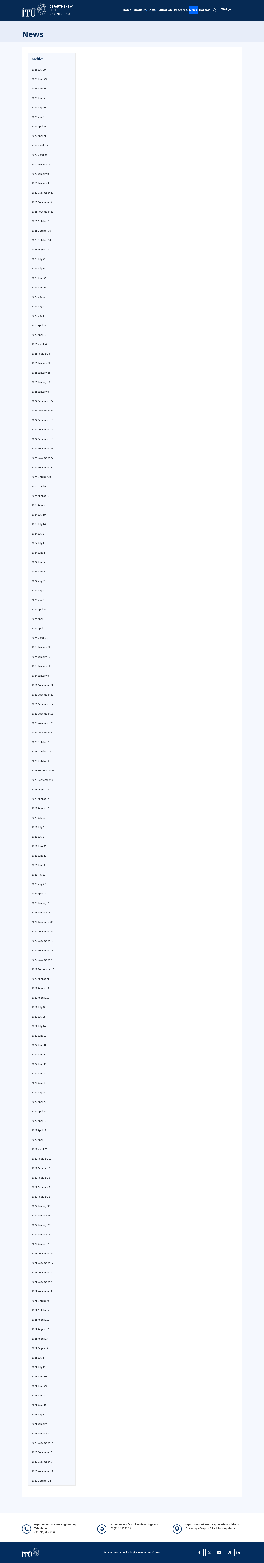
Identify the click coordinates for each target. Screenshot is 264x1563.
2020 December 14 (42, 1443)
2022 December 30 (42, 922)
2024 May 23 (39, 590)
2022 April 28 (39, 1102)
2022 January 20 (41, 1225)
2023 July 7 (38, 836)
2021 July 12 (39, 1367)
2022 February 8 (41, 1177)
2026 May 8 (38, 117)
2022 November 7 (42, 960)
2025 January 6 (40, 391)
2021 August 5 (40, 1338)
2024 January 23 (41, 647)
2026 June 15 (39, 88)
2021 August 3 (40, 1348)
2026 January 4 (40, 183)
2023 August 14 (40, 799)
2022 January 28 (41, 1215)
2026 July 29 (39, 69)
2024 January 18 (41, 666)
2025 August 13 (40, 249)
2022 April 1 (38, 1139)
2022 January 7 (40, 1244)
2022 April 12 (39, 1130)
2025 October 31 (41, 221)
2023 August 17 (40, 789)
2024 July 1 (38, 543)
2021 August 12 (40, 1319)
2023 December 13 (42, 713)
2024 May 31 (39, 581)
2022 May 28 (39, 1092)
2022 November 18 (42, 950)
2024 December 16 (42, 429)
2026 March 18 (40, 145)
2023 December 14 (42, 704)
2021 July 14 (39, 1357)
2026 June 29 (39, 79)
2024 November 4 (42, 467)
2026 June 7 (38, 98)
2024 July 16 (39, 524)
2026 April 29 (39, 126)
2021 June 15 (39, 1405)
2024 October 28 (41, 477)
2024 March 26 (40, 638)
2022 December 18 (42, 941)
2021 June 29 (39, 1386)
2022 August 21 (40, 978)
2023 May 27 (39, 884)
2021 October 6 (40, 1300)
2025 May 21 (39, 306)
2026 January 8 (40, 173)
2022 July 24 (39, 1026)
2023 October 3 (40, 761)
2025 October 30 (41, 230)
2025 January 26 (41, 372)
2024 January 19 (41, 656)
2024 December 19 (42, 420)
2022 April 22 (39, 1111)
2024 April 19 (39, 619)
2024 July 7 (38, 533)
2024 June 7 (38, 562)
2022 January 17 (41, 1234)
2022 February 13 (41, 1158)
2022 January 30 (41, 1206)
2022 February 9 (41, 1168)
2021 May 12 (39, 1414)
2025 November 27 (42, 211)
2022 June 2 (38, 1083)
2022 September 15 (43, 969)
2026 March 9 (39, 155)
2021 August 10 (40, 1329)
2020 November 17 (42, 1471)
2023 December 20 (42, 694)
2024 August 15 (40, 495)
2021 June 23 (39, 1395)
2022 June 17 (39, 1054)
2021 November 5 (42, 1291)
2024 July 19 (39, 514)
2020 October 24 (41, 1480)
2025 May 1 (38, 316)
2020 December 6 (42, 1461)
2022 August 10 (40, 997)
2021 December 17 (42, 1263)
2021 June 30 (39, 1376)
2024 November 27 (42, 458)
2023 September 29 (43, 770)
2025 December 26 (42, 192)
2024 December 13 (42, 439)
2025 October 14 (41, 240)
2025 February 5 (41, 353)
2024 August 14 (40, 505)
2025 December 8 (42, 202)
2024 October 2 (40, 486)
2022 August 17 (40, 988)
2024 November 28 (42, 448)
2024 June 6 (38, 571)
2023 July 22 (39, 817)
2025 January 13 (41, 382)
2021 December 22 (42, 1253)
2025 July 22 (39, 259)
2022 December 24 (42, 931)
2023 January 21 (41, 903)
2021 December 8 (42, 1272)
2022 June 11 (39, 1064)
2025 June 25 (39, 278)
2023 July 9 (38, 827)
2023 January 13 (41, 912)
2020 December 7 (42, 1452)
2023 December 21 (42, 685)
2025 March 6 (39, 344)
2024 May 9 (38, 600)
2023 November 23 (42, 723)
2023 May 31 (39, 874)
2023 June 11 (39, 855)
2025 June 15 (39, 287)
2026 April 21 (39, 136)
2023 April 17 (39, 893)
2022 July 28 (39, 1007)
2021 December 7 (42, 1282)
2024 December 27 (42, 401)
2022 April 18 (39, 1121)
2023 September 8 (42, 780)
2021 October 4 (40, 1310)
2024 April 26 (39, 609)
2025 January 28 (41, 363)
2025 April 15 (39, 334)
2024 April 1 (38, 628)
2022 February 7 (41, 1187)
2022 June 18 (39, 1045)
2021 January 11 (41, 1424)
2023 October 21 (41, 742)
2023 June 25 (39, 846)
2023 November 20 (42, 732)
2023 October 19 (41, 751)
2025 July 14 (39, 268)
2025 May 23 (39, 297)
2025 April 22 (39, 325)
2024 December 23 (42, 410)
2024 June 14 (39, 552)
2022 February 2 (41, 1196)
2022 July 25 (39, 1016)
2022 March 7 (39, 1149)
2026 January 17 (41, 164)
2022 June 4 (38, 1073)
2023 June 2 (38, 865)
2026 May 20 (39, 107)
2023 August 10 (40, 808)
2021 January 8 (40, 1433)
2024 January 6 (40, 675)
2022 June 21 (39, 1035)
